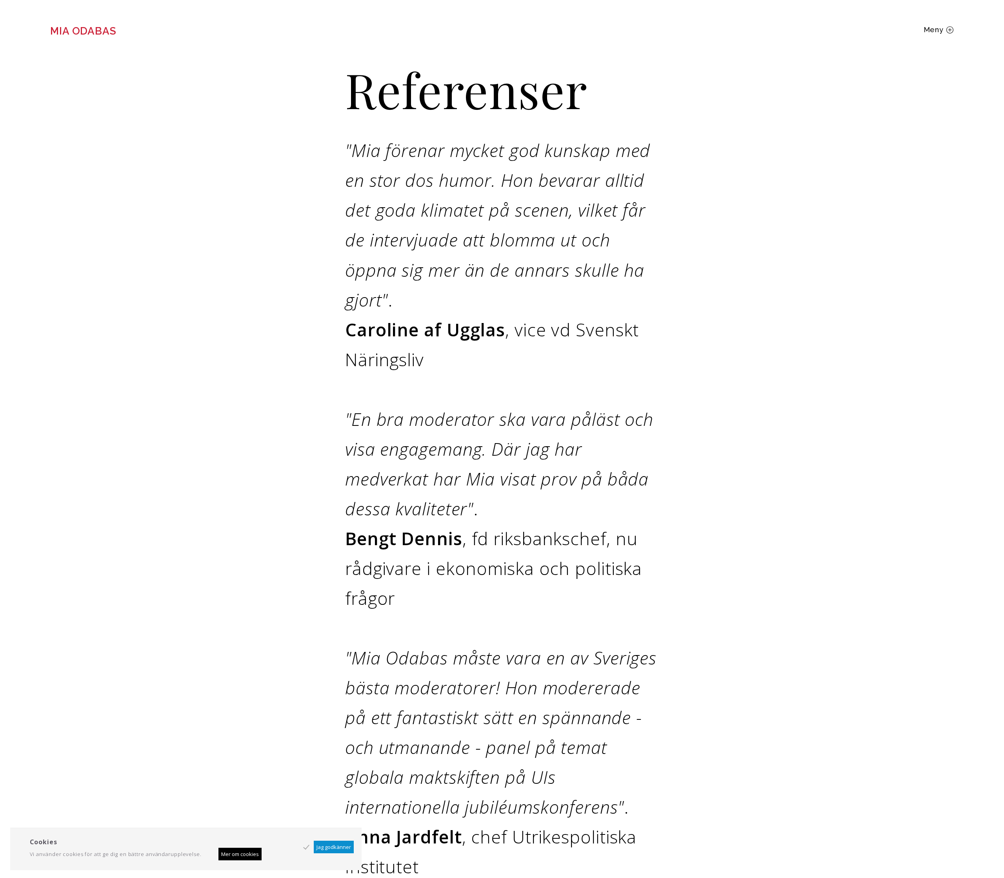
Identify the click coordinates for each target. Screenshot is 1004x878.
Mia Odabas (83, 31)
